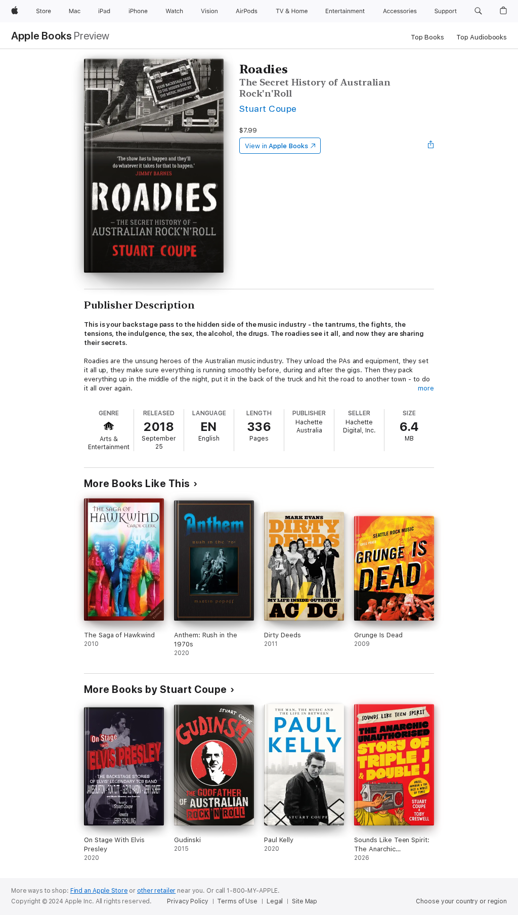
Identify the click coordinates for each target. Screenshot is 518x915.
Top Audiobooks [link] (481, 37)
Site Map (304, 901)
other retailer (156, 890)
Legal (275, 901)
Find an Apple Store (99, 890)
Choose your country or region (461, 901)
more (426, 388)
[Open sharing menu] (431, 145)
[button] (478, 11)
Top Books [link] (427, 37)
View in (276, 146)
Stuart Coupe (268, 108)
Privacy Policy (187, 901)
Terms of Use (237, 901)
